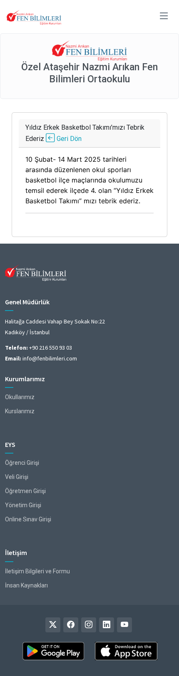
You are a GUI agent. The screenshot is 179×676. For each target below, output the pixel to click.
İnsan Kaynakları (26, 585)
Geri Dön (68, 139)
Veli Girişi (16, 477)
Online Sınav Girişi (28, 519)
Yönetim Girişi (23, 505)
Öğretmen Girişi (25, 491)
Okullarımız (20, 397)
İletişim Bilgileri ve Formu (37, 571)
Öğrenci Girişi (22, 463)
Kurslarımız (20, 411)
